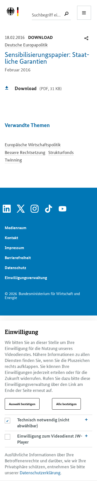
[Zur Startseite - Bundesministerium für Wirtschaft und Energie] (15, 12)
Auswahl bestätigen (22, 404)
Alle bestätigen (66, 404)
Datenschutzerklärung (40, 472)
